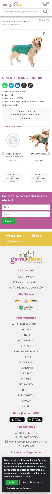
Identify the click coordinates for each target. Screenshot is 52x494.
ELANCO (26, 346)
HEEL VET (26, 357)
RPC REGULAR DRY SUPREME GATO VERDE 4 (13, 155)
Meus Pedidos (17, 236)
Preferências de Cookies (19, 488)
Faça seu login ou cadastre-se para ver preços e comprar (26, 114)
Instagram (28, 446)
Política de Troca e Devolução (26, 287)
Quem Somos (26, 276)
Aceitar (12, 482)
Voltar (45, 20)
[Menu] (4, 4)
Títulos (39, 236)
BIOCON (26, 329)
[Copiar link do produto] (30, 85)
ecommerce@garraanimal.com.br (28, 441)
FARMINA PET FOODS (26, 351)
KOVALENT (26, 362)
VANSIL (26, 406)
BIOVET (26, 335)
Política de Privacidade (26, 282)
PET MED (26, 379)
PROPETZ (26, 390)
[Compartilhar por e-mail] (24, 85)
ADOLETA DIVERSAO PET (26, 324)
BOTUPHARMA (26, 340)
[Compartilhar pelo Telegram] (11, 85)
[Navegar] (3, 153)
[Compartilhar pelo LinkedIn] (17, 85)
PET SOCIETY (26, 384)
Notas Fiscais (16, 241)
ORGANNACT (26, 368)
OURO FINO (26, 373)
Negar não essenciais (33, 482)
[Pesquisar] (46, 12)
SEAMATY (26, 401)
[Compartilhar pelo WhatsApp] (5, 85)
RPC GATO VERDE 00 (39, 154)
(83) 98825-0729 (28, 437)
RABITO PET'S (26, 395)
